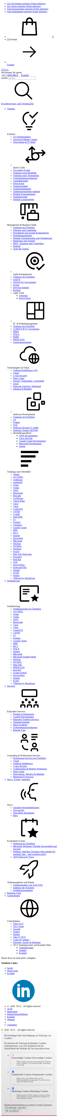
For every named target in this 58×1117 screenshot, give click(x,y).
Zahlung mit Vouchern (23, 887)
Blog (15, 815)
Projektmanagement (22, 235)
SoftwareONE (20, 567)
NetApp (17, 543)
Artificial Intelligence (23, 763)
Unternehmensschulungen (25, 178)
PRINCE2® (19, 339)
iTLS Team (18, 926)
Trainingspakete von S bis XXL (28, 885)
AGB (9, 1009)
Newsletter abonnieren (23, 813)
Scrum (16, 285)
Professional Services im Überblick (29, 758)
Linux (16, 383)
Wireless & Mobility (22, 389)
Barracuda (18, 493)
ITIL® (16, 334)
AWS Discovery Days (23, 857)
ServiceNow (25, 298)
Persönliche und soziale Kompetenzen (31, 233)
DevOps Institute (21, 287)
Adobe (16, 474)
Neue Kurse (18, 183)
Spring (22, 446)
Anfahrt (22, 950)
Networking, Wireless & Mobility (28, 774)
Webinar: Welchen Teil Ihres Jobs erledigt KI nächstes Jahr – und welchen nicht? (34, 853)
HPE (15, 530)
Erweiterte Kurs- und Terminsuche (17, 103)
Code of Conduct (21, 939)
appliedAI (17, 482)
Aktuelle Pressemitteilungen (26, 807)
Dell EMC (18, 517)
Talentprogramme (21, 722)
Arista (16, 485)
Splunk (16, 570)
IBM (15, 643)
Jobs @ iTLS (19, 937)
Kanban (17, 290)
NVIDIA (17, 546)
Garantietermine (20, 181)
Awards (16, 929)
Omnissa (17, 549)
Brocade (17, 495)
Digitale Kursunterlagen (24, 194)
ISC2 (15, 533)
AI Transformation (21, 137)
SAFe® (16, 279)
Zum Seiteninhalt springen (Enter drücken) (27, 11)
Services (11, 686)
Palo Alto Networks (22, 554)
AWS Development (28, 435)
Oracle (16, 551)
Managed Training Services (26, 719)
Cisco (15, 503)
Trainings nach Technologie (26, 175)
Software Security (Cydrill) (26, 427)
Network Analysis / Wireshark (27, 386)
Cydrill (16, 514)
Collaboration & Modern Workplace (30, 769)
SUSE (16, 573)
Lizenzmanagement (22, 342)
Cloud (16, 373)
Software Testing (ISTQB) (25, 430)
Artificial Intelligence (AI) (25, 370)
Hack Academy (20, 725)
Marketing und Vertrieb (24, 241)
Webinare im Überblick (24, 843)
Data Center (18, 378)
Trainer (16, 931)
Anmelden (12, 1025)
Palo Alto (17, 665)
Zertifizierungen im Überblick (27, 609)
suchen (4, 78)
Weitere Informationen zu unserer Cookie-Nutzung (28, 1105)
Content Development (23, 717)
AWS (15, 490)
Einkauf (17, 246)
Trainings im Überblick (24, 227)
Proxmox (17, 557)
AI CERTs (18, 477)
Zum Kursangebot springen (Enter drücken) (27, 9)
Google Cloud (19, 527)
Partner (16, 934)
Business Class (14, 893)
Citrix (15, 506)
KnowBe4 (18, 538)
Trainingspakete (20, 186)
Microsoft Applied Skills (24, 657)
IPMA (16, 331)
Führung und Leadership (24, 230)
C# (14, 419)
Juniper (16, 535)
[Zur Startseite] (4, 70)
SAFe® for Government (24, 282)
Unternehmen (13, 895)
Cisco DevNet (25, 438)
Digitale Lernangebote (23, 199)
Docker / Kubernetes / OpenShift (28, 381)
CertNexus (18, 498)
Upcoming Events (21, 170)
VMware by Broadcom (24, 578)
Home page (12, 970)
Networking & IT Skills (24, 142)
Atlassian (23, 295)
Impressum (12, 1011)
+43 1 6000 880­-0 (9, 75)
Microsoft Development (30, 443)
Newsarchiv (18, 810)
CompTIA (18, 509)
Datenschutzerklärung (17, 1014)
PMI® (16, 337)
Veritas (16, 575)
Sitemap (11, 1019)
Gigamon (17, 525)
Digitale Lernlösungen (23, 714)
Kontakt (25, 75)
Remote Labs (19, 730)
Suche (10, 968)
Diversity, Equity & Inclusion (27, 942)
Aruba (16, 487)
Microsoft (17, 541)
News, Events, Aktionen (18, 779)
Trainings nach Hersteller (25, 173)
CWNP (16, 511)
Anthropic (18, 479)
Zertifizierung (13, 581)
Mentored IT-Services (23, 777)
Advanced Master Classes (25, 139)
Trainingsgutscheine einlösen (26, 191)
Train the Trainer (21, 249)
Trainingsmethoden (22, 189)
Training (11, 108)
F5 (14, 519)
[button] (23, 101)
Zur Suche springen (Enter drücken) (24, 6)
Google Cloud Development (32, 441)
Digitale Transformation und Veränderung (32, 238)
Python (16, 422)
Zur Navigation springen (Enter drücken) (26, 3)
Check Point (19, 501)
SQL (15, 425)
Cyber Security (20, 375)
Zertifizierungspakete (23, 890)
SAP (15, 562)
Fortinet (16, 522)
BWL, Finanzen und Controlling (28, 243)
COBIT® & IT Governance (26, 329)
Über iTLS (18, 923)
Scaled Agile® (20, 673)
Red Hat (17, 559)
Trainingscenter (20, 197)
